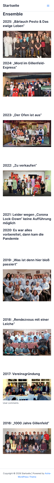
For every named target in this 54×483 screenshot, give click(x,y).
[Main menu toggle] (48, 6)
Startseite (11, 5)
